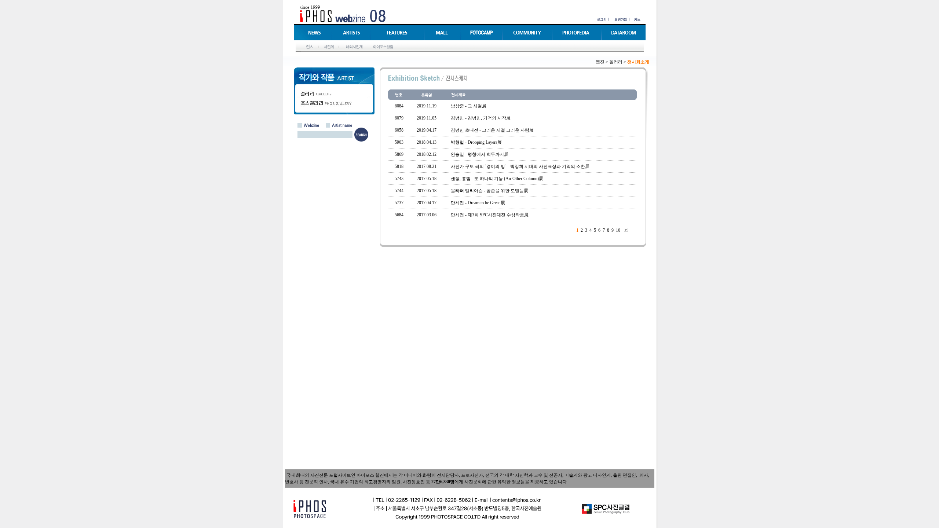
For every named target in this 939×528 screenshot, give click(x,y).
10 (618, 230)
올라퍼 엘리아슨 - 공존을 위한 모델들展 (489, 190)
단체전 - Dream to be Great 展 (478, 202)
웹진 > (602, 62)
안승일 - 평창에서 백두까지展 (479, 154)
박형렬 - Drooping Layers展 (476, 142)
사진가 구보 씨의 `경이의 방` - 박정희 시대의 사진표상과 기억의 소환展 (520, 166)
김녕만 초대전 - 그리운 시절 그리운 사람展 (492, 130)
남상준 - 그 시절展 (468, 106)
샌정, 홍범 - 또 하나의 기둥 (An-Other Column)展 (497, 178)
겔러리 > (617, 62)
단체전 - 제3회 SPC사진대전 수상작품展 (490, 214)
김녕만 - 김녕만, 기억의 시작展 (481, 118)
